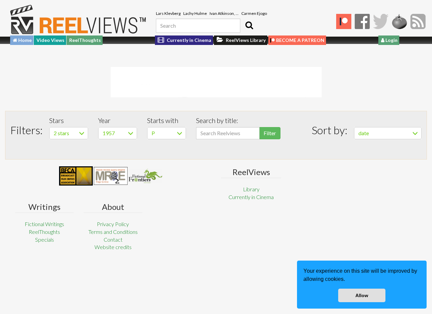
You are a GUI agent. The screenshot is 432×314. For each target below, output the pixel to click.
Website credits (113, 247)
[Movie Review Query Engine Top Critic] (111, 176)
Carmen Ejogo (254, 13)
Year (104, 120)
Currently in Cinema (188, 40)
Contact (113, 239)
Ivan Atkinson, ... (224, 13)
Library (251, 189)
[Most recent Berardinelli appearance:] (145, 176)
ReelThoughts (85, 40)
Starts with (162, 120)
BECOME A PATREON (300, 40)
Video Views (50, 40)
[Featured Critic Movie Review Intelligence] (76, 176)
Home (24, 40)
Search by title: (217, 120)
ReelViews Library (245, 40)
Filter (270, 133)
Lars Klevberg (168, 13)
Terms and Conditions (113, 231)
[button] (347, 280)
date (363, 133)
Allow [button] (361, 295)
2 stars (61, 133)
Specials (44, 239)
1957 (109, 133)
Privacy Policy (113, 224)
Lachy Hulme (195, 13)
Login (391, 40)
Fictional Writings (44, 224)
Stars (56, 120)
